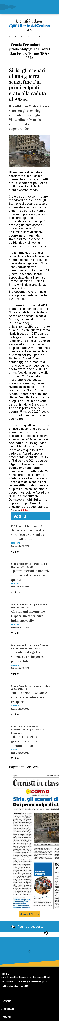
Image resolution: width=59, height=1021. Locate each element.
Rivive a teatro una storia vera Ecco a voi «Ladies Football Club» (29, 534)
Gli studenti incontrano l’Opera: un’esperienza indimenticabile (28, 616)
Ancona (15, 665)
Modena (15, 583)
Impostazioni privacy (39, 981)
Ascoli (14, 749)
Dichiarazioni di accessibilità (14, 986)
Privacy (24, 981)
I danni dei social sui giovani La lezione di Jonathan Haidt (25, 741)
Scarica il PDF (27, 914)
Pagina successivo (28, 933)
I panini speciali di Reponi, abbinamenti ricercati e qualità (30, 575)
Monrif (47, 977)
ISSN (18, 981)
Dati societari (7, 981)
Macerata (15, 543)
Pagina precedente (30, 926)
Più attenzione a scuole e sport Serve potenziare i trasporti (29, 697)
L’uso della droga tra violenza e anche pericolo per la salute (29, 656)
